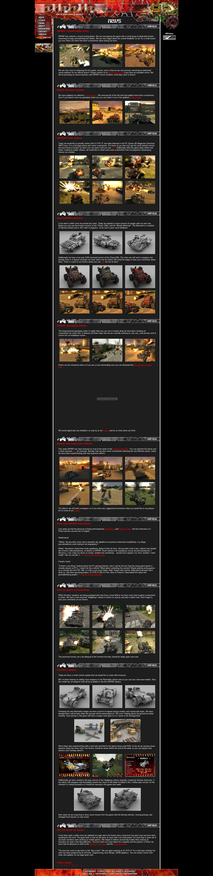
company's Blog (120, 844)
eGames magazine (120, 449)
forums (106, 430)
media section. (91, 95)
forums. (77, 510)
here (74, 451)
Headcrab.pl (110, 529)
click (113, 148)
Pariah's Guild (125, 529)
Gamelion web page (98, 844)
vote (103, 262)
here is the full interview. (95, 555)
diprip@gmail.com (115, 72)
